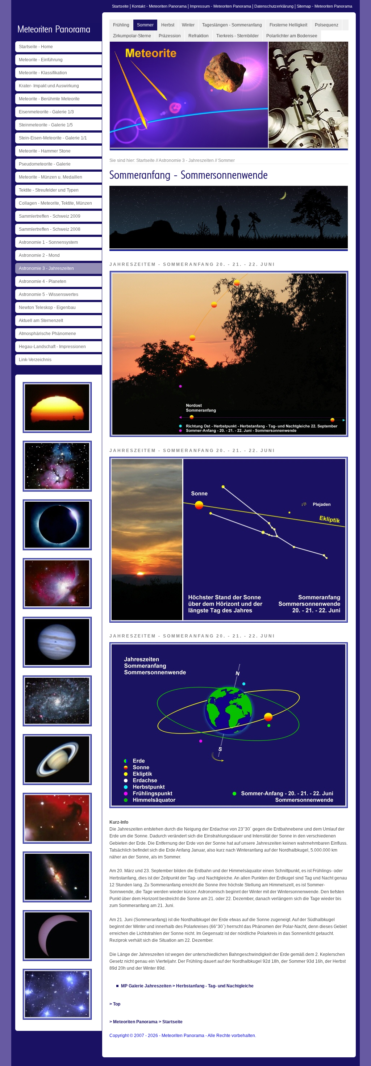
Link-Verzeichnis (35, 359)
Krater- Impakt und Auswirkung (49, 85)
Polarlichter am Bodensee (291, 35)
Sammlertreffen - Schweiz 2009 (49, 216)
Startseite (120, 6)
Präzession (170, 35)
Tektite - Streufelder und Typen (49, 190)
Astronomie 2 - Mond (39, 255)
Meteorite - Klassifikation (43, 72)
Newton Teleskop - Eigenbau (47, 307)
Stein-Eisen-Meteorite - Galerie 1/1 (53, 138)
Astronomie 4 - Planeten (42, 281)
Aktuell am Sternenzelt (41, 320)
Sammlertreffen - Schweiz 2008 (49, 229)
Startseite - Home (36, 46)
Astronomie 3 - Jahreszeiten (46, 268)
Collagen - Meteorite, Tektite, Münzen (55, 203)
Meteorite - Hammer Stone (45, 151)
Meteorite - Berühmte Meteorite (49, 98)
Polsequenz (326, 25)
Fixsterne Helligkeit (288, 25)
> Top (114, 1004)
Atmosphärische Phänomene (47, 333)
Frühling (121, 25)
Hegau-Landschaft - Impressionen (52, 346)
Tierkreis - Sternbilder (237, 35)
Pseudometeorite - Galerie (45, 164)
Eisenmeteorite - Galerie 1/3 (46, 111)
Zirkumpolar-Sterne (132, 35)
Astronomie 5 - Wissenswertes (48, 294)
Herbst (167, 25)
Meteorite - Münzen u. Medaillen (50, 177)
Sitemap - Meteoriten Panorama (324, 6)
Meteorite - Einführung (41, 59)
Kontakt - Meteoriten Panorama (159, 6)
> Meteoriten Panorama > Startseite (146, 1021)
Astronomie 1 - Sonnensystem (48, 242)
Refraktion (198, 35)
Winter (188, 25)
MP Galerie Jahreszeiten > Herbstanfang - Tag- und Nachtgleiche (187, 985)
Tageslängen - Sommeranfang (232, 25)
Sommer (145, 25)
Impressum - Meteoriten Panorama (220, 6)
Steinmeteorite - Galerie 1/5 (46, 124)
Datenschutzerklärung (273, 6)
